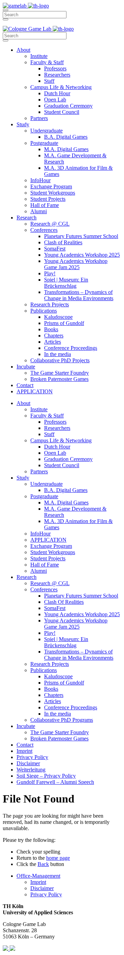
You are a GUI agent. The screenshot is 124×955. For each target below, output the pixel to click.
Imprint (24, 751)
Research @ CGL (50, 224)
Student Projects (47, 199)
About (23, 50)
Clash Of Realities (64, 602)
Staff (49, 81)
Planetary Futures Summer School (81, 236)
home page (58, 858)
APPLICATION (35, 391)
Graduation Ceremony (68, 106)
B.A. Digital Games (65, 137)
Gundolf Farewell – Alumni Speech (55, 782)
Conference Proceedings (70, 348)
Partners (39, 118)
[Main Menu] (5, 10)
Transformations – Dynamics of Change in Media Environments (78, 295)
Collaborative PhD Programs (61, 720)
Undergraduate (46, 131)
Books (51, 329)
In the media (57, 354)
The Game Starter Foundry (59, 373)
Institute (39, 56)
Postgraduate (44, 143)
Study (23, 124)
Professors (55, 68)
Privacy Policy (32, 757)
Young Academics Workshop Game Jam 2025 (75, 264)
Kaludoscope (58, 317)
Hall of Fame (44, 205)
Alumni (38, 211)
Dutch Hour (57, 93)
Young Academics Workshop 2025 (82, 255)
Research (27, 217)
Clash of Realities (63, 242)
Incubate (26, 367)
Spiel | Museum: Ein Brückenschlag (66, 283)
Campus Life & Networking (61, 87)
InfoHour (40, 180)
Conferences (44, 230)
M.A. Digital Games (66, 149)
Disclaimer (28, 763)
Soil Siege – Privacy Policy (46, 776)
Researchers (57, 75)
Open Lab (55, 99)
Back (43, 864)
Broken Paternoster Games (59, 379)
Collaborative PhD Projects (60, 360)
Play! (49, 273)
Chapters (53, 335)
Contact (25, 385)
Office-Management (38, 876)
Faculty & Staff (47, 62)
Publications (43, 311)
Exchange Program (51, 186)
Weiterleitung (31, 769)
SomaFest (54, 249)
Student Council (61, 112)
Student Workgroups (52, 193)
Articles (52, 342)
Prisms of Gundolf (64, 323)
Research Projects (49, 304)
